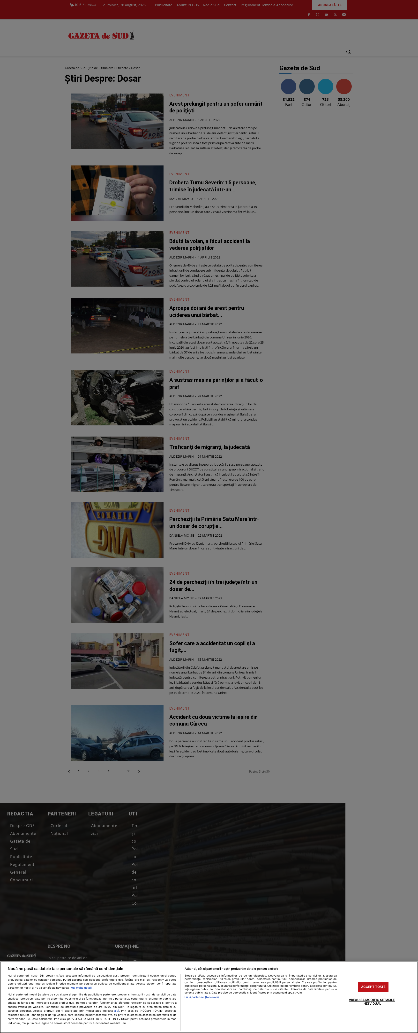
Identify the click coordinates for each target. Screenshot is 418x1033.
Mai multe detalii (81, 987)
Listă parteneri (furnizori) (202, 997)
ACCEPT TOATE (373, 987)
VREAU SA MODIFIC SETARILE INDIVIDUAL (372, 1002)
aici (116, 1010)
